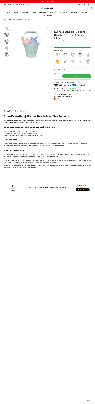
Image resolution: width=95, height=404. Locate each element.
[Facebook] (85, 4)
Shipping (62, 40)
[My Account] (87, 8)
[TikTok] (90, 4)
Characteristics (20, 111)
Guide (5, 4)
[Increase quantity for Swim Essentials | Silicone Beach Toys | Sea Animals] (60, 76)
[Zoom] (47, 27)
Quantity (56, 73)
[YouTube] (88, 4)
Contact (22, 4)
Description (8, 111)
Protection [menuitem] (53, 12)
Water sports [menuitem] (73, 12)
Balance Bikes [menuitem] (25, 12)
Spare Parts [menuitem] (84, 12)
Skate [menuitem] (34, 12)
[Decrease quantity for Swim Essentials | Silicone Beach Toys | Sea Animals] (55, 76)
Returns (9, 4)
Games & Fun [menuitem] (42, 12)
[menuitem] (5, 4)
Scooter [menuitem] (8, 12)
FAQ (13, 4)
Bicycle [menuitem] (16, 12)
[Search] (5, 8)
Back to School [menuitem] (47, 15)
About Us (18, 4)
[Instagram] (86, 4)
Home (5, 19)
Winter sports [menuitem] (63, 12)
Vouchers (28, 4)
